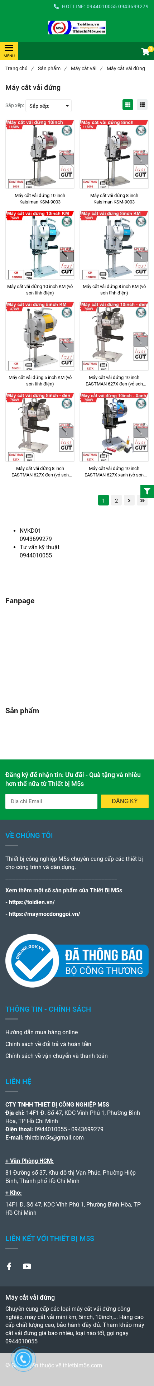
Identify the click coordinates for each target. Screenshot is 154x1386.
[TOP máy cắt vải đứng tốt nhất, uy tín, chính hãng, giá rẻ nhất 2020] (77, 27)
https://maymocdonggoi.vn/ (44, 914)
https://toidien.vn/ (32, 902)
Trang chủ (19, 68)
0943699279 (133, 6)
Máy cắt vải (86, 68)
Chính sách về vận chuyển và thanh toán (56, 1055)
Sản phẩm (52, 68)
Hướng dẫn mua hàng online (41, 1032)
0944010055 (102, 6)
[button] (145, 53)
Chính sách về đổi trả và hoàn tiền (48, 1044)
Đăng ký (125, 801)
